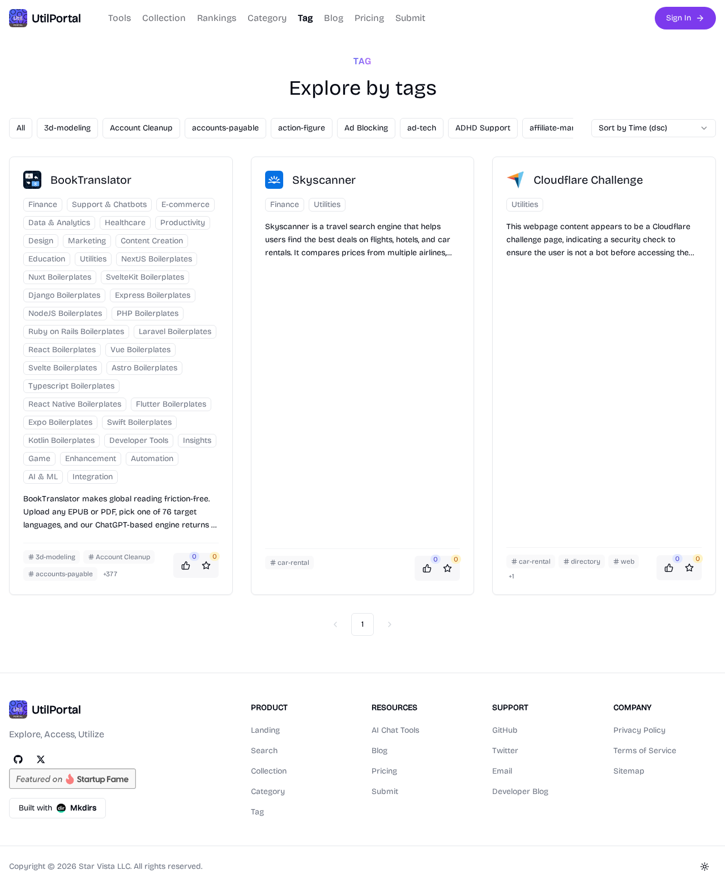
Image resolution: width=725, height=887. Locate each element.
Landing (265, 730)
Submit (410, 17)
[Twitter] (41, 759)
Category (267, 17)
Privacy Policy (639, 730)
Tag (305, 17)
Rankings (216, 17)
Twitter (505, 750)
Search (264, 750)
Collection (164, 17)
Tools (119, 17)
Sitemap (629, 771)
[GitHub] (18, 759)
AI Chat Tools (395, 730)
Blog (333, 17)
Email (502, 771)
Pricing (369, 17)
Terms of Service (644, 750)
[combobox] (653, 128)
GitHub (505, 730)
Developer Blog (520, 791)
